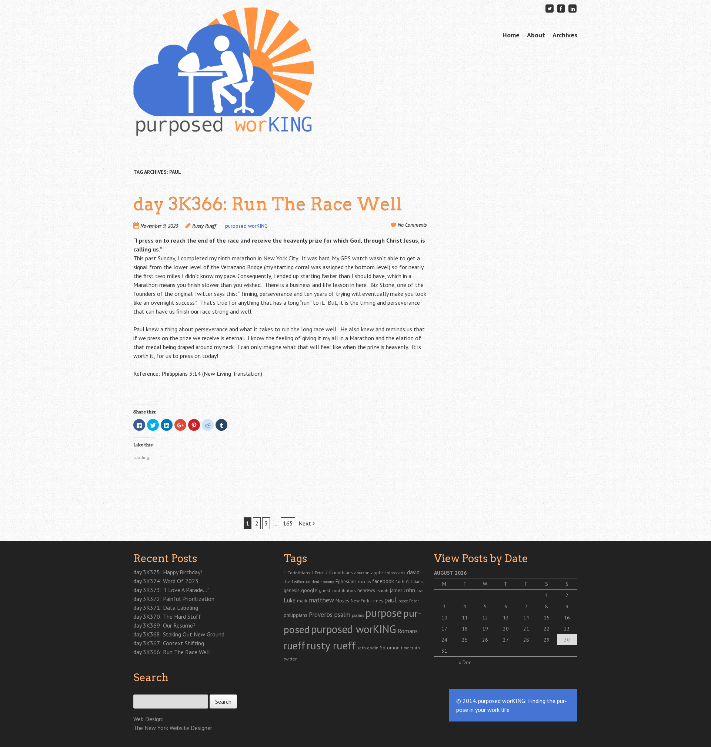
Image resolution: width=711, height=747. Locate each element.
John (409, 590)
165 (288, 523)
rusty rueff (331, 645)
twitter (290, 659)
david (413, 572)
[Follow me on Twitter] (549, 8)
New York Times (367, 601)
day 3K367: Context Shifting (168, 643)
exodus (364, 581)
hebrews (366, 590)
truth (415, 647)
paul (390, 599)
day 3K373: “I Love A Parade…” (171, 590)
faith (399, 581)
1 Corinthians (297, 572)
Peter (414, 601)
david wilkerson (297, 581)
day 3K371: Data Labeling (165, 607)
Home (511, 35)
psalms (358, 615)
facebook (383, 581)
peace (403, 601)
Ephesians (346, 581)
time (405, 647)
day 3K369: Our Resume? (164, 625)
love (420, 590)
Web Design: (148, 719)
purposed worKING (246, 226)
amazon (362, 572)
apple (377, 572)
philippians (295, 615)
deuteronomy (323, 581)
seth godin (367, 647)
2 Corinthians (339, 572)
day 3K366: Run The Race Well (267, 204)
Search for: (145, 690)
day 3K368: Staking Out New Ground (178, 634)
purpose (383, 613)
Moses (342, 600)
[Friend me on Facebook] (561, 8)
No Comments (412, 225)
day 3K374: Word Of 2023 (165, 581)
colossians (394, 572)
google (309, 590)
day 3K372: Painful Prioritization (173, 598)
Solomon (390, 648)
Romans (408, 631)
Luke (290, 600)
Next (305, 523)
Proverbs (321, 614)
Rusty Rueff (204, 226)
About (536, 35)
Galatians (414, 581)
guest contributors (337, 590)
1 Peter (317, 572)
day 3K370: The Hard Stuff (167, 616)
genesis (292, 590)
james (396, 590)
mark (302, 601)
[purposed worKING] (223, 121)
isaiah (382, 590)
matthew (321, 600)
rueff (294, 645)
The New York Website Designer (172, 727)
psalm (342, 614)
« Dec (464, 662)
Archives (565, 35)
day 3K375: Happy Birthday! (167, 572)
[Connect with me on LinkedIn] (572, 8)
